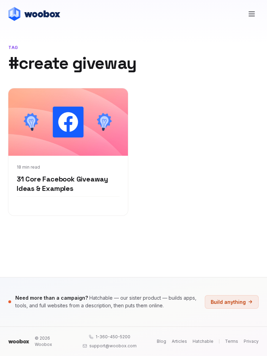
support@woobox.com (113, 345)
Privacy (251, 341)
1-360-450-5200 (113, 336)
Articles (179, 341)
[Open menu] (252, 14)
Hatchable (203, 341)
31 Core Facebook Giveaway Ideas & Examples (62, 184)
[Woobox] (18, 341)
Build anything (228, 302)
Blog (161, 341)
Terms (231, 341)
